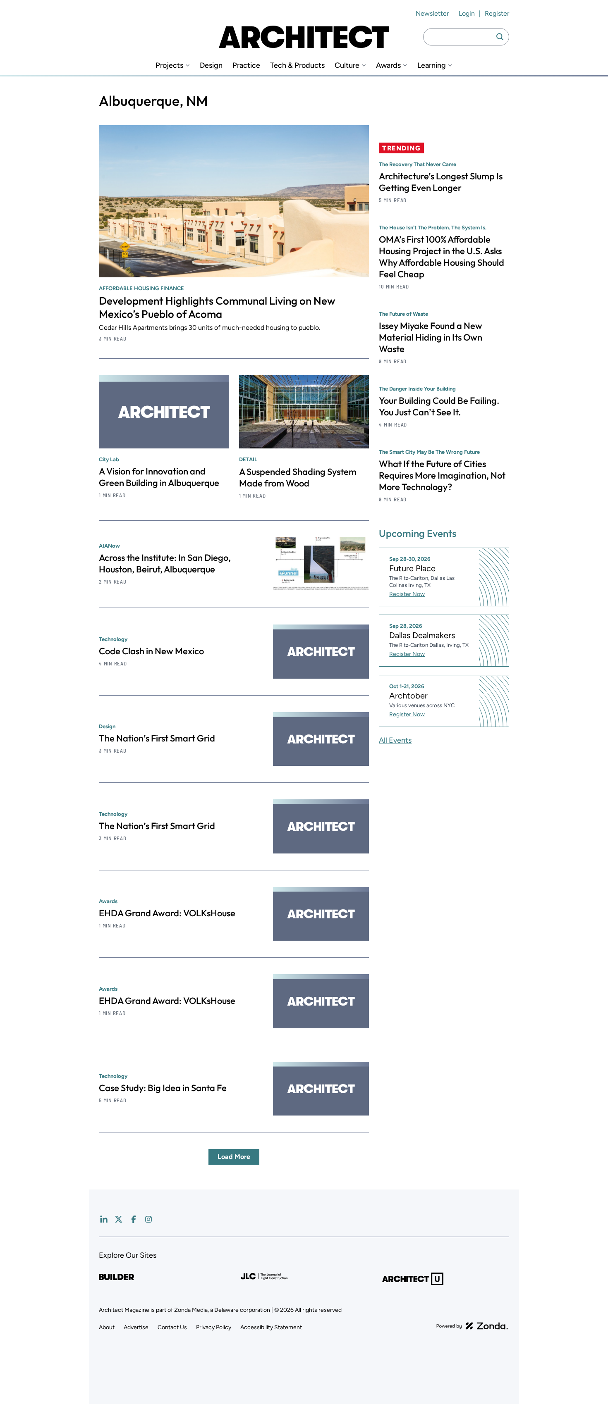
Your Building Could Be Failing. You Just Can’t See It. (439, 406)
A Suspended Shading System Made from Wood (298, 477)
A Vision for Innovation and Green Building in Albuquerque (159, 477)
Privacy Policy (213, 1327)
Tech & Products (297, 65)
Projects (169, 65)
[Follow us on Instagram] (148, 1219)
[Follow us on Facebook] (134, 1219)
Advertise (136, 1327)
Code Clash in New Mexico (151, 651)
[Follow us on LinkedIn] (104, 1219)
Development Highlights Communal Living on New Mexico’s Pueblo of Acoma (217, 307)
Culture (347, 65)
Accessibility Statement (271, 1327)
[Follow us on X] (119, 1219)
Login (467, 13)
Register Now (407, 594)
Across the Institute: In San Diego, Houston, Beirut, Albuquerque (165, 563)
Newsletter (432, 13)
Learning (431, 65)
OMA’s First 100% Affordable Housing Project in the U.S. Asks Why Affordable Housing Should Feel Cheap (441, 257)
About (107, 1327)
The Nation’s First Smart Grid (157, 738)
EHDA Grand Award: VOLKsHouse (167, 913)
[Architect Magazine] (304, 37)
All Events (395, 740)
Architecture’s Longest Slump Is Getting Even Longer (441, 181)
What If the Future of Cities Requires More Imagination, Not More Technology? (442, 475)
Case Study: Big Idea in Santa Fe (163, 1088)
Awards (388, 65)
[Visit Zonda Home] (472, 1326)
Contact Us (172, 1327)
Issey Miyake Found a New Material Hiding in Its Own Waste (430, 337)
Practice (246, 65)
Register (497, 13)
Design (211, 65)
